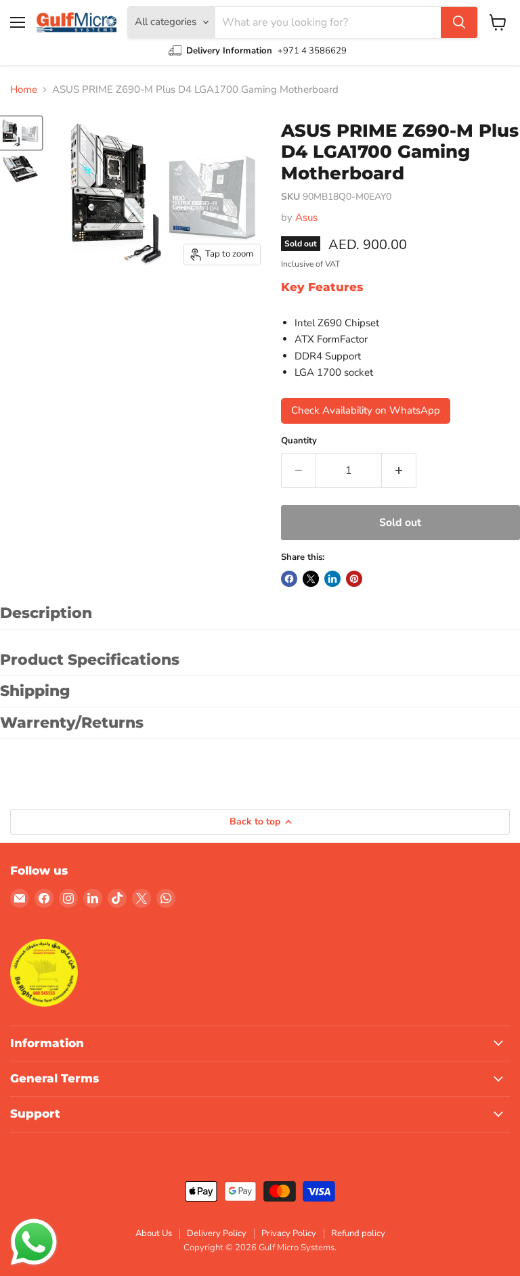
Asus (306, 217)
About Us (153, 1233)
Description (46, 612)
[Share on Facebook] (289, 579)
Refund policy (358, 1233)
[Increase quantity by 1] (399, 470)
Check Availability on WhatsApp (365, 410)
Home (23, 89)
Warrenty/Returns (72, 722)
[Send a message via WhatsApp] (34, 1242)
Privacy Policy (288, 1233)
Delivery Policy (216, 1233)
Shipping (35, 690)
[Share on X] (311, 579)
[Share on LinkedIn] (332, 579)
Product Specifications (89, 659)
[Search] (459, 22)
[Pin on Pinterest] (354, 579)
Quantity (299, 441)
